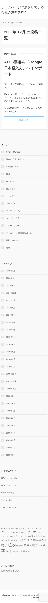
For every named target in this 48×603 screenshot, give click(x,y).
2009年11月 (11, 381)
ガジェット (10, 189)
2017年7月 (10, 300)
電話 (28, 551)
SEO (8, 174)
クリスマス (42, 528)
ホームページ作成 (8, 507)
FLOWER (9, 529)
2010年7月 (10, 337)
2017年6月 (10, 308)
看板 (21, 545)
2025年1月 (10, 271)
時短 (8, 248)
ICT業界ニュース (13, 167)
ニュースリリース (13, 225)
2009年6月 (10, 418)
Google (15, 528)
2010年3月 (10, 359)
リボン (27, 540)
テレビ (41, 532)
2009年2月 (10, 447)
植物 (12, 545)
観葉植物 (15, 551)
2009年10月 (11, 389)
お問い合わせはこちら (10, 571)
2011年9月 (10, 322)
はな (20, 529)
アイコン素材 (7, 500)
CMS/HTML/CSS (13, 152)
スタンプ (23, 533)
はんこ (25, 528)
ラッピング (18, 540)
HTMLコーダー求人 (9, 478)
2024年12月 (11, 278)
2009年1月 (10, 455)
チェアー (33, 532)
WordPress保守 (7, 493)
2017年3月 (10, 315)
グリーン (6, 532)
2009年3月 (10, 440)
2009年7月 (10, 411)
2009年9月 (10, 396)
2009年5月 (10, 425)
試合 (20, 551)
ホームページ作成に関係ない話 (19, 233)
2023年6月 (10, 285)
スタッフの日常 (12, 218)
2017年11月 (11, 293)
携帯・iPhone (12, 240)
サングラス (16, 532)
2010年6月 (10, 344)
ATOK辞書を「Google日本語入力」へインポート (23, 68)
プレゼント (37, 536)
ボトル (10, 540)
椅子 (4, 545)
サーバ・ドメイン (13, 211)
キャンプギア (11, 203)
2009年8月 (10, 403)
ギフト (34, 528)
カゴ (29, 528)
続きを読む (24, 120)
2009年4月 (10, 433)
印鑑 (35, 540)
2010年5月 (10, 352)
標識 (18, 546)
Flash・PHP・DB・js (15, 159)
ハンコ (7, 536)
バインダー (14, 536)
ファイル (27, 536)
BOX (3, 529)
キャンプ (10, 196)
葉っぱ (6, 551)
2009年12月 (11, 374)
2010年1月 (10, 366)
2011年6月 (10, 330)
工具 (41, 539)
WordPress (10, 181)
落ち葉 (40, 545)
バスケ (21, 536)
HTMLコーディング (9, 485)
